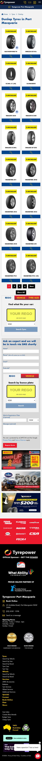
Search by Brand (8, 664)
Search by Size (7, 661)
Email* (5, 362)
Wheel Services (7, 689)
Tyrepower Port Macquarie (22, 7)
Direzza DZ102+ (31, 51)
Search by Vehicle (8, 659)
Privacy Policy (7, 440)
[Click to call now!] (25, 2)
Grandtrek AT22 (11, 212)
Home (5, 14)
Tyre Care (5, 666)
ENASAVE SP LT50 (31, 148)
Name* (5, 349)
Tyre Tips (5, 669)
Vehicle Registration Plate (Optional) (11, 416)
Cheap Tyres (6, 720)
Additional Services (8, 692)
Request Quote (10, 445)
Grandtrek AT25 (31, 212)
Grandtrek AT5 (31, 244)
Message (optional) (9, 424)
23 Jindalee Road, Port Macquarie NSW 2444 (21, 606)
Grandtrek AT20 (31, 180)
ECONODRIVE (31, 84)
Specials (5, 694)
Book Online (7, 700)
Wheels (5, 671)
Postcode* (6, 368)
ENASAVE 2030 (11, 116)
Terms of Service (20, 440)
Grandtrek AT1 (10, 180)
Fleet (4, 702)
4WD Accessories (8, 682)
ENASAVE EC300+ (11, 148)
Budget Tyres (6, 717)
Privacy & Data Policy (14, 756)
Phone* (14, 355)
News (4, 705)
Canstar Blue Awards (9, 715)
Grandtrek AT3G (11, 244)
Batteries (5, 684)
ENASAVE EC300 (31, 116)
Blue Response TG (11, 51)
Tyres (4, 656)
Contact (5, 697)
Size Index (5, 712)
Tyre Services (6, 687)
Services (5, 679)
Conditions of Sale (26, 756)
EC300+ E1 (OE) (11, 84)
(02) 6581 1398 (12, 611)
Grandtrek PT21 (11, 276)
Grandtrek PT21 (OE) (31, 276)
